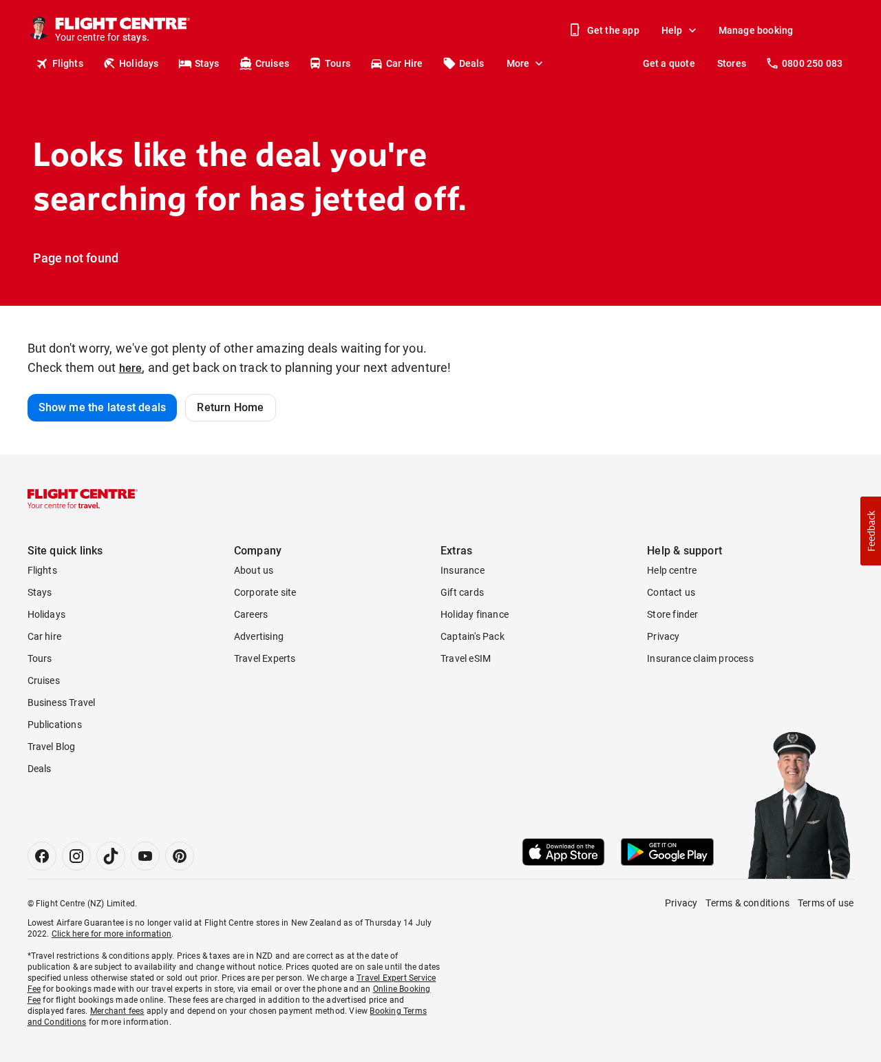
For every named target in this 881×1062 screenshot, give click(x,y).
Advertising (259, 636)
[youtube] (145, 856)
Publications (55, 724)
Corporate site (265, 592)
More (518, 63)
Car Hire (404, 63)
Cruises (272, 63)
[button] (870, 531)
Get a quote (669, 63)
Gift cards (462, 592)
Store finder (672, 614)
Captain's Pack (472, 636)
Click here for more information (111, 934)
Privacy (663, 636)
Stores (731, 63)
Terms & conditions (747, 902)
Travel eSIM (465, 658)
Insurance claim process (700, 658)
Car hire (45, 636)
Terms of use (825, 902)
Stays (207, 63)
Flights (67, 63)
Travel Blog (52, 746)
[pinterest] (179, 856)
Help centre (672, 570)
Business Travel (62, 702)
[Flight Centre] (83, 498)
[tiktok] (110, 856)
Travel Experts (265, 658)
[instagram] (76, 856)
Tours (337, 63)
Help (672, 30)
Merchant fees (117, 1011)
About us (254, 570)
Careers (251, 614)
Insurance (462, 570)
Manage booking (756, 30)
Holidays (139, 63)
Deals (472, 63)
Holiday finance (474, 614)
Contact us (671, 592)
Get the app (613, 30)
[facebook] (42, 856)
